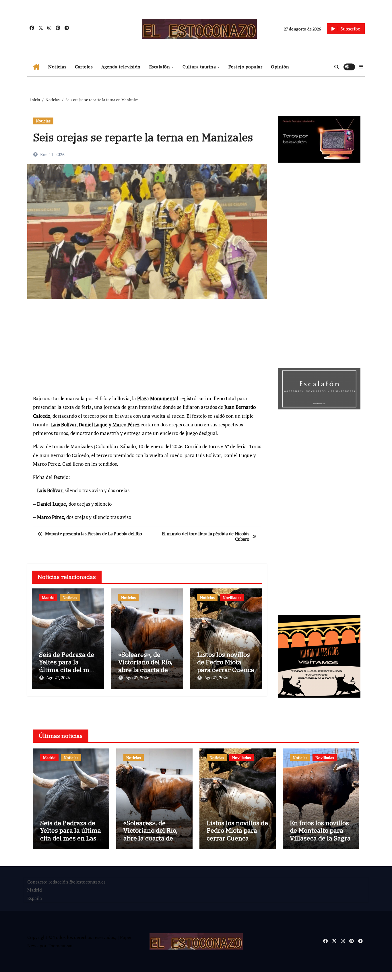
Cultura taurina (200, 66)
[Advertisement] (148, 349)
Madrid (48, 597)
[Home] (36, 67)
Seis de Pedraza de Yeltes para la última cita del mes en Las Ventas (67, 665)
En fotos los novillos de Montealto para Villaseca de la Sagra (320, 830)
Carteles (84, 66)
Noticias (57, 66)
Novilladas (232, 597)
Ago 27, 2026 (58, 677)
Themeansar (60, 945)
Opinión (280, 66)
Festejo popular (245, 66)
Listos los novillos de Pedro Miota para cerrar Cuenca (225, 662)
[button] (361, 67)
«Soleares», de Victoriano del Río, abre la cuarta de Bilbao (145, 665)
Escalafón (160, 66)
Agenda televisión (121, 66)
